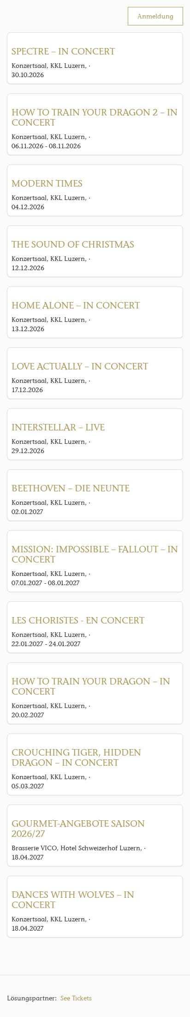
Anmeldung (155, 16)
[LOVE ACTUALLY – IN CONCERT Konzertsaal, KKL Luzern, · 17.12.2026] (95, 352)
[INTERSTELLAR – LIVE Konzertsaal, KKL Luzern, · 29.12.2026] (95, 413)
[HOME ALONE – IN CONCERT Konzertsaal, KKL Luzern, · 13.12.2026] (95, 291)
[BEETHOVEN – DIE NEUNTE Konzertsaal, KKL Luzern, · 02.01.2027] (95, 474)
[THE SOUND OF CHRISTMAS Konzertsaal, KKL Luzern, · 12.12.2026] (95, 230)
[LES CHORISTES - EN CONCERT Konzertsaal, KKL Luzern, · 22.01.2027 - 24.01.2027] (95, 606)
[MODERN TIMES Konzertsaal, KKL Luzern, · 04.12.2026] (95, 169)
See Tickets (76, 998)
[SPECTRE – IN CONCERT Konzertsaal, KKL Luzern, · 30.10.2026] (95, 37)
